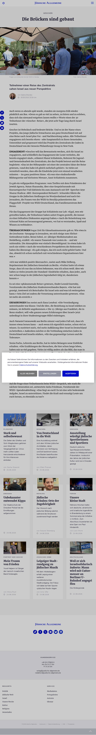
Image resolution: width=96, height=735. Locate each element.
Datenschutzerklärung (28, 365)
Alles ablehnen (27, 374)
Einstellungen (49, 374)
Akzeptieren (70, 374)
